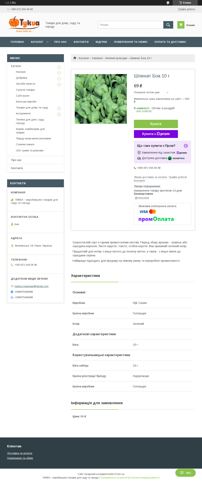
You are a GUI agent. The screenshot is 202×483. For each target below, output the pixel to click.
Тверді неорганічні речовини (33, 138)
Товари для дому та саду (32, 107)
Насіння (97, 58)
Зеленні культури (116, 58)
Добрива (21, 77)
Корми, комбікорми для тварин (30, 130)
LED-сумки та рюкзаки (29, 150)
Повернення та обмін (130, 41)
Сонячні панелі (25, 144)
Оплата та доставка (170, 41)
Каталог (37, 41)
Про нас (60, 41)
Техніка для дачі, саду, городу (30, 121)
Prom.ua (119, 474)
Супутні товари (25, 89)
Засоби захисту (25, 83)
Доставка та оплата (19, 453)
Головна (17, 41)
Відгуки (101, 41)
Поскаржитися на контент (114, 477)
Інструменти (23, 113)
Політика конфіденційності (145, 477)
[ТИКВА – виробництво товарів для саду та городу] (24, 31)
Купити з (149, 134)
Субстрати (22, 95)
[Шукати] (168, 25)
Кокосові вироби (26, 101)
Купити (156, 124)
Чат (188, 472)
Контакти (81, 41)
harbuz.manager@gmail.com (32, 286)
